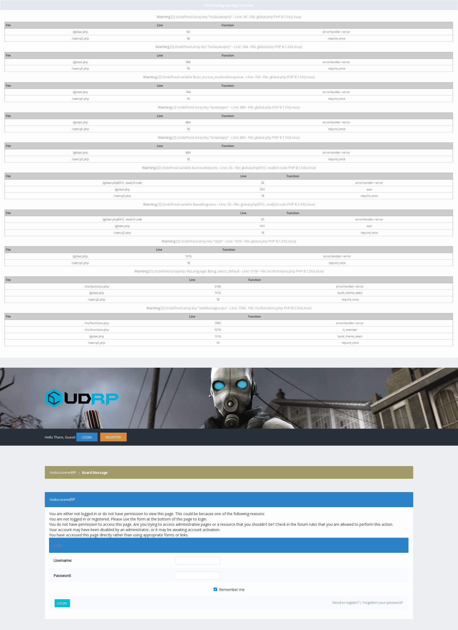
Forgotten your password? (383, 602)
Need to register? (345, 602)
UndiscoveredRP (63, 472)
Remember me (231, 589)
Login (87, 437)
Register (113, 437)
